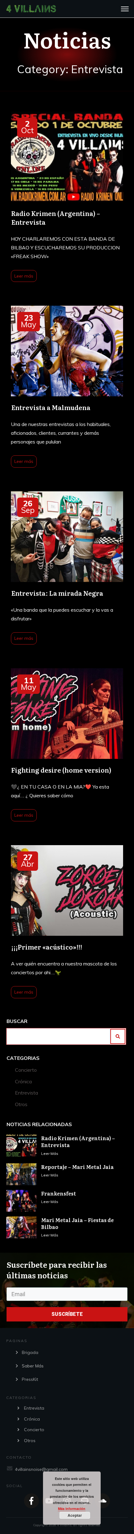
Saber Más (33, 1366)
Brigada (30, 1352)
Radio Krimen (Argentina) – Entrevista (67, 198)
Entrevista (26, 1093)
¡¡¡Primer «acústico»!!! (67, 922)
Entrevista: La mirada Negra (67, 568)
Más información (71, 1508)
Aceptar (75, 1515)
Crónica (23, 1081)
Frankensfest (58, 1193)
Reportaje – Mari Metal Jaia (77, 1167)
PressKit (30, 1379)
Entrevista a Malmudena (67, 387)
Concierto (26, 1070)
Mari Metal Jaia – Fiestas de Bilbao (77, 1223)
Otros (21, 1104)
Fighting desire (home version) (67, 745)
